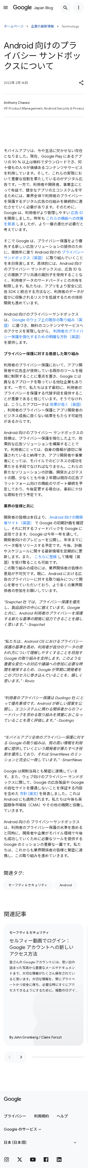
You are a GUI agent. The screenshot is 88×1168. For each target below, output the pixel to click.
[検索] (65, 7)
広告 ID (77, 213)
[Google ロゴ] (12, 1099)
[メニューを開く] (5, 7)
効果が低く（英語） (67, 404)
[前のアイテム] (9, 1057)
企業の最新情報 (42, 26)
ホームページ (13, 26)
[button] (81, 82)
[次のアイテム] (21, 1057)
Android (66, 885)
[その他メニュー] (78, 7)
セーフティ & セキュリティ (27, 885)
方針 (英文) (29, 794)
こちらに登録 (45, 557)
